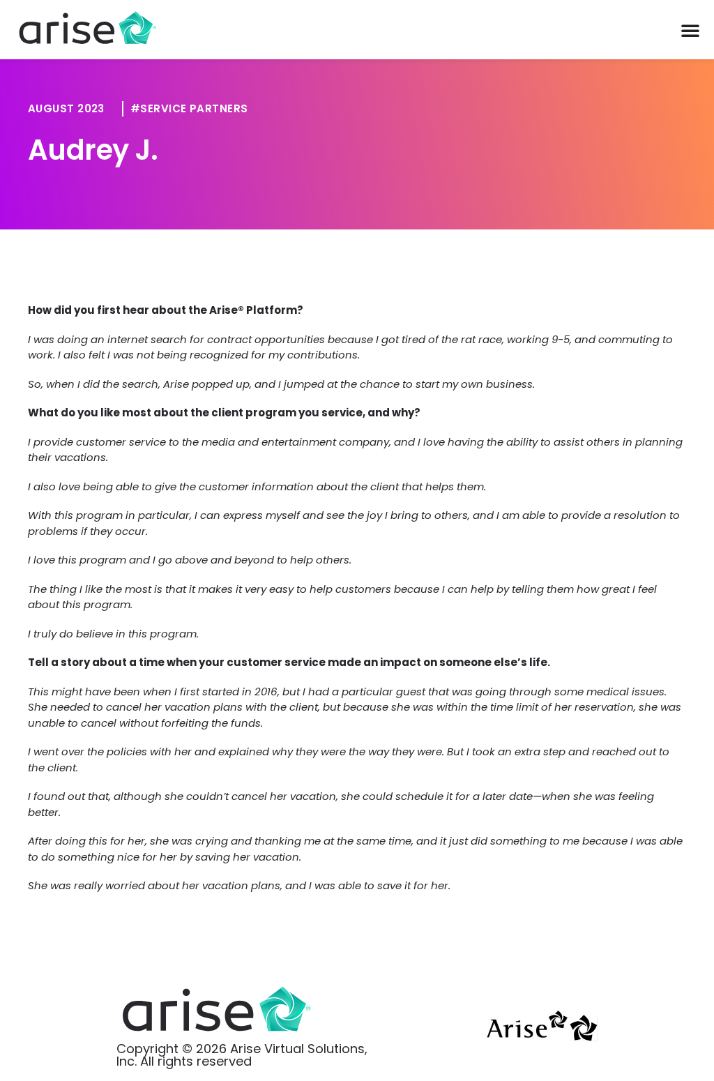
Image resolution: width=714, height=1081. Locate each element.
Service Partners (194, 108)
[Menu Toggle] (690, 30)
